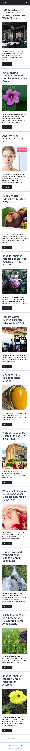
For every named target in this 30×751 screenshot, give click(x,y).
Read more (7, 64)
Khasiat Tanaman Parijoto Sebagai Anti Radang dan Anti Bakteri (14, 260)
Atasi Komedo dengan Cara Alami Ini (13, 138)
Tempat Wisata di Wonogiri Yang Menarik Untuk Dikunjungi (12, 556)
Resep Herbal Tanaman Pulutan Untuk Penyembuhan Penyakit (14, 77)
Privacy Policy (8, 745)
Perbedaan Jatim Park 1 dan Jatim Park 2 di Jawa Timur (14, 435)
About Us (23, 745)
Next (13, 738)
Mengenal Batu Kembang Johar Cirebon (11, 377)
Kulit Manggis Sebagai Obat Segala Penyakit (14, 198)
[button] (26, 2)
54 (9, 738)
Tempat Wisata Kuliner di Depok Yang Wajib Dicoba (13, 319)
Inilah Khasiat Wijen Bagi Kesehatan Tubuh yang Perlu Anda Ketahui (13, 619)
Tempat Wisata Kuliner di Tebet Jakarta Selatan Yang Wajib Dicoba (14, 14)
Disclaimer (16, 745)
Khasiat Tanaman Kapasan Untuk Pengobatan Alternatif (12, 680)
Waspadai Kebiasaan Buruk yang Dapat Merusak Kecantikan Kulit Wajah (14, 495)
